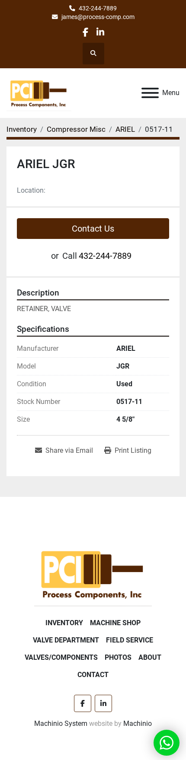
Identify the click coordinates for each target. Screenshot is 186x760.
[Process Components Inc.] (93, 573)
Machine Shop (115, 623)
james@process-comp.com (98, 16)
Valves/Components (61, 657)
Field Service (129, 640)
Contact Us (93, 228)
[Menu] (150, 93)
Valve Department (66, 640)
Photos (118, 657)
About (149, 657)
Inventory (64, 623)
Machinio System (60, 723)
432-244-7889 (98, 8)
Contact (93, 675)
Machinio (137, 723)
